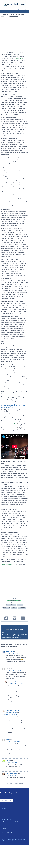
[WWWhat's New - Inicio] (14, 4)
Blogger (13, 604)
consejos (20, 604)
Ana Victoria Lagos (11, 773)
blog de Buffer (20, 58)
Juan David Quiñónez (16, 630)
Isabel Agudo (10, 651)
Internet (4, 812)
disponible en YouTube (10, 424)
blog (8, 604)
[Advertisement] (14, 35)
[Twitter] (3, 9)
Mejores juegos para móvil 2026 (10, 821)
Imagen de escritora (6, 564)
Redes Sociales (5, 815)
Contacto (4, 830)
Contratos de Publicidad (7, 832)
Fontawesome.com (9, 842)
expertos (15, 607)
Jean (7, 739)
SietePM (21, 842)
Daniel (8, 760)
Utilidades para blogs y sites (14, 600)
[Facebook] (11, 9)
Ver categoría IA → (6, 800)
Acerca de (4, 828)
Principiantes (22, 607)
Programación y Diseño (7, 810)
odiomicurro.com (12, 428)
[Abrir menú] (14, 11)
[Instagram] (25, 9)
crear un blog (7, 607)
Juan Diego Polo (13, 682)
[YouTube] (18, 9)
